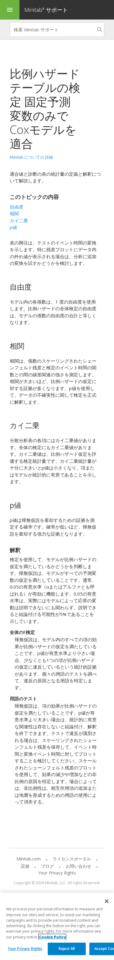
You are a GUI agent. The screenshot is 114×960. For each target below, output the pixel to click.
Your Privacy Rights (25, 948)
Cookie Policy (52, 937)
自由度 (16, 207)
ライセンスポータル (72, 859)
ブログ (47, 866)
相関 (14, 213)
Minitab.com (28, 859)
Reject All (67, 948)
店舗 (25, 866)
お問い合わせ (78, 866)
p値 (13, 227)
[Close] (106, 901)
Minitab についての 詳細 (31, 157)
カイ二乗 (19, 220)
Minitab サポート (46, 9)
